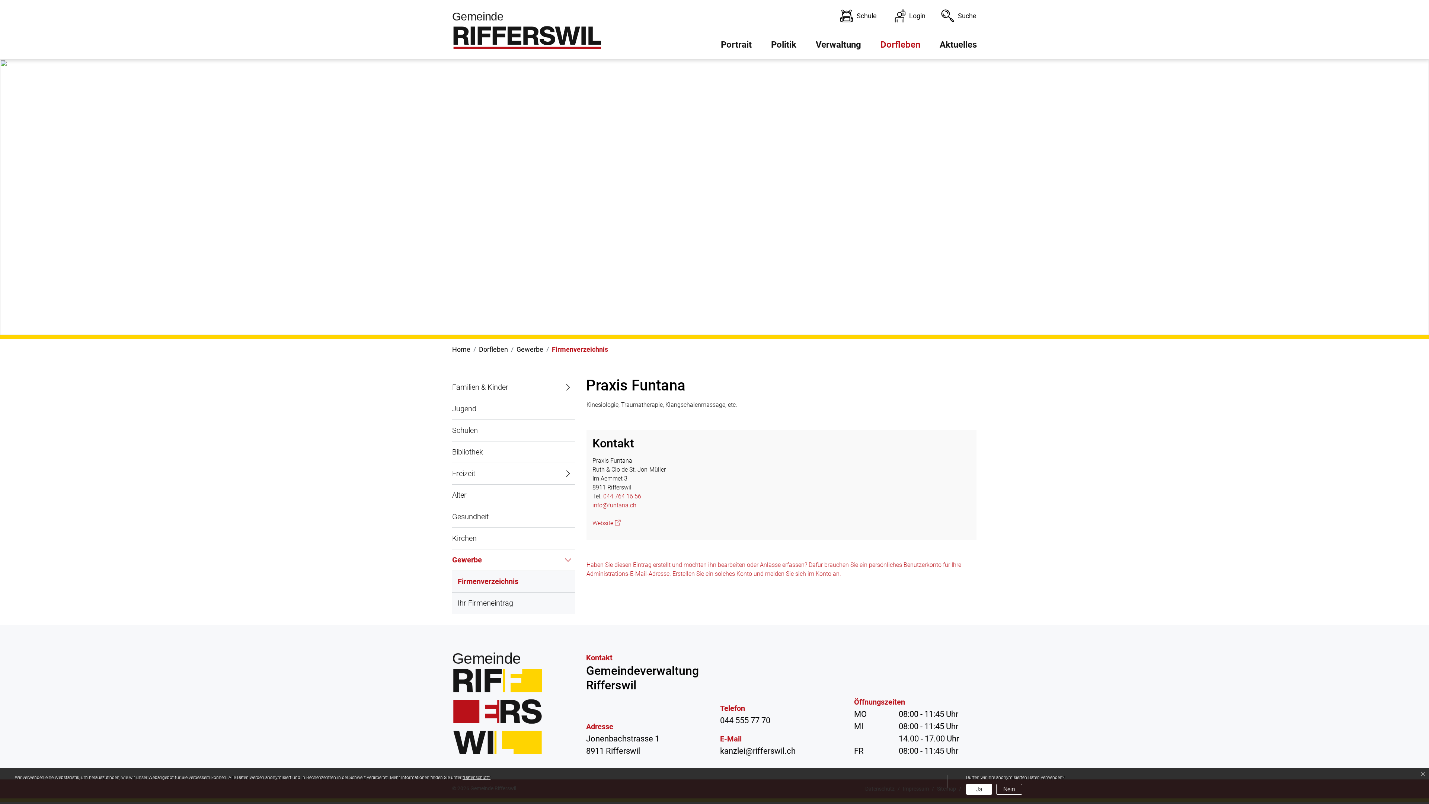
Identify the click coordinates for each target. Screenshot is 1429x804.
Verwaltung (838, 44)
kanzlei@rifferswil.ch (758, 751)
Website (606, 523)
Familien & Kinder (480, 387)
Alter (459, 495)
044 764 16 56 (622, 496)
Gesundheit (470, 516)
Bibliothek (467, 451)
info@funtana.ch (614, 505)
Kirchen (464, 538)
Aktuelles (958, 44)
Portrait (736, 44)
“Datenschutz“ (476, 777)
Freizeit (463, 473)
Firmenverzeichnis (488, 585)
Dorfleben (900, 44)
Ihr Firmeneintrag (485, 603)
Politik (783, 44)
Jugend (464, 408)
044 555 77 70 (745, 720)
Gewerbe (467, 559)
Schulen (465, 430)
